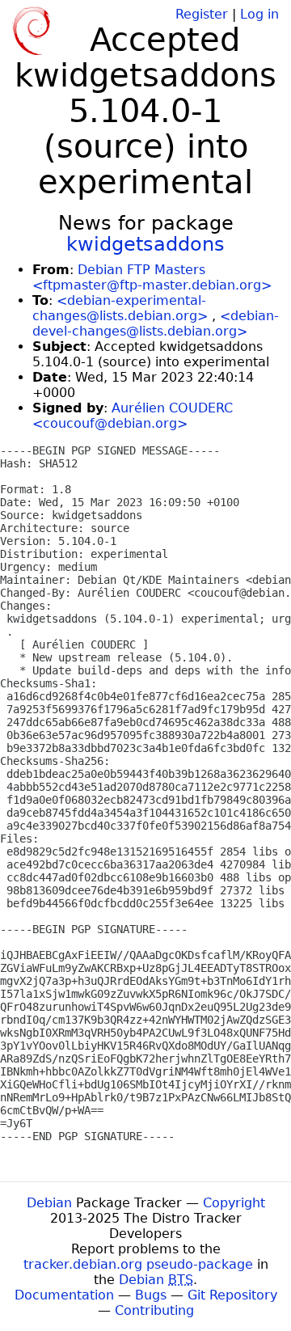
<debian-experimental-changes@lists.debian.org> (120, 308)
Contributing (154, 1310)
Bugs (151, 1295)
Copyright (234, 1203)
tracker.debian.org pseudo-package (138, 1264)
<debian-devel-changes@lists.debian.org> (155, 323)
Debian (49, 1203)
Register (201, 14)
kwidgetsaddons (145, 244)
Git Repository (232, 1295)
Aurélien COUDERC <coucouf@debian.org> (132, 415)
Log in (259, 14)
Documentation (64, 1295)
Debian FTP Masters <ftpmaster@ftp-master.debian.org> (152, 277)
